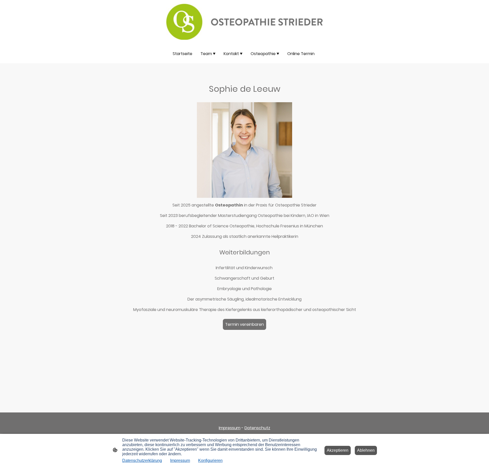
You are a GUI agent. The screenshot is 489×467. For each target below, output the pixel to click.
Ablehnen (366, 450)
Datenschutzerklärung (142, 460)
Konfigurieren (210, 460)
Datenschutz (257, 428)
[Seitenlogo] (244, 22)
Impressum (229, 428)
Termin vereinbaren (244, 324)
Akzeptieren (337, 450)
